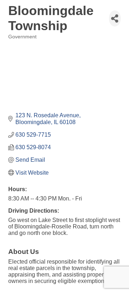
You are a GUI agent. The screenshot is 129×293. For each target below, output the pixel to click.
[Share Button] (115, 18)
